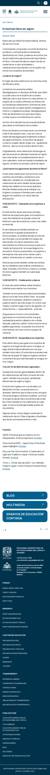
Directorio (7, 601)
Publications (9, 713)
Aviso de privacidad (11, 696)
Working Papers (9, 743)
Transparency (10, 673)
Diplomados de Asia (11, 640)
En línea (38, 438)
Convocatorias (9, 688)
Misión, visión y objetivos (13, 588)
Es (45, 3)
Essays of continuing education (16, 756)
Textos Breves (8, 724)
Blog (10, 495)
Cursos (6, 657)
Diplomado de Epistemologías (15, 653)
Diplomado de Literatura (13, 649)
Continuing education (14, 635)
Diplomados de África (12, 645)
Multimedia (15, 505)
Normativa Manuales (11, 692)
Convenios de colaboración (14, 683)
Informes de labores (11, 679)
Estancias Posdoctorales (14, 622)
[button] (3, 530)
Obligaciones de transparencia (16, 700)
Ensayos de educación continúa (24, 516)
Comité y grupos (9, 592)
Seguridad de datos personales (16, 705)
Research (7, 608)
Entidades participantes (13, 597)
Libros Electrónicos (11, 739)
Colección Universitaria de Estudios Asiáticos (14, 729)
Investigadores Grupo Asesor (15, 627)
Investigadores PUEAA (12, 614)
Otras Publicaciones (11, 734)
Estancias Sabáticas (11, 618)
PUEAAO (6, 583)
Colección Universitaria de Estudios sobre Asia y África (14, 719)
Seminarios (7, 662)
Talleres (6, 666)
